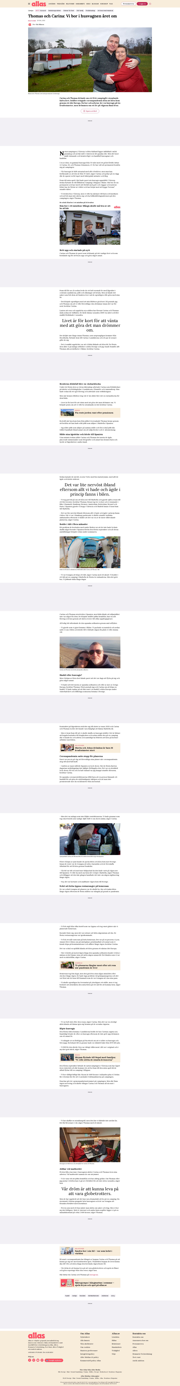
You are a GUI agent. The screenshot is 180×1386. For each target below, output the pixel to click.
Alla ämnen (85, 1340)
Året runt (137, 1357)
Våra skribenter (86, 1344)
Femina (86, 1372)
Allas (135, 1347)
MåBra (91, 1372)
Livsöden (52, 4)
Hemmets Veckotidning (142, 1354)
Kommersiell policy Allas (90, 1361)
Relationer (70, 4)
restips (74, 1296)
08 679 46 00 (113, 1383)
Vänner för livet (68, 11)
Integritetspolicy (87, 1354)
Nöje (114, 1354)
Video (88, 4)
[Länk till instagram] (33, 1360)
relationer (32, 21)
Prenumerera (128, 4)
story (113, 1296)
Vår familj (80, 11)
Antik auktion (138, 1361)
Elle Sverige (62, 1372)
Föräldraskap (90, 11)
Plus (111, 4)
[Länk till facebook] (29, 1360)
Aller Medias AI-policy (89, 1357)
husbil (67, 1296)
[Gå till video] (117, 207)
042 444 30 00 (83, 1382)
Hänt (68, 1372)
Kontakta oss (138, 1337)
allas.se (118, 1382)
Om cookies (85, 1347)
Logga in (142, 4)
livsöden (82, 1296)
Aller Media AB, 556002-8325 (80, 1383)
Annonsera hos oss (140, 1340)
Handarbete (80, 4)
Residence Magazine (115, 1372)
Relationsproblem (54, 11)
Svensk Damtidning (77, 1372)
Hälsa (114, 1340)
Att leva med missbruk (105, 11)
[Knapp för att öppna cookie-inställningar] (150, 3)
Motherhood (104, 1372)
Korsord (41, 11)
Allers (135, 1350)
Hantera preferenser (89, 1350)
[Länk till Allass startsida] (39, 3)
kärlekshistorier (93, 1296)
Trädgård (61, 4)
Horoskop (104, 4)
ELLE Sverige (67, 1378)
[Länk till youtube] (37, 1360)
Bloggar (95, 4)
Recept (96, 1372)
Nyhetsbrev (85, 1337)
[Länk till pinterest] (42, 1360)
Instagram (94, 1275)
